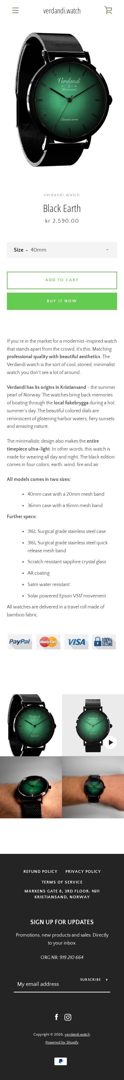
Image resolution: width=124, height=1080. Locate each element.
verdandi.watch (62, 10)
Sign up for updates (62, 922)
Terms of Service (62, 882)
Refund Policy (40, 871)
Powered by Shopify (62, 1042)
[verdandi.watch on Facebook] (56, 1017)
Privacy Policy (83, 871)
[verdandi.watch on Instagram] (67, 1017)
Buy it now (62, 301)
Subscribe (90, 980)
